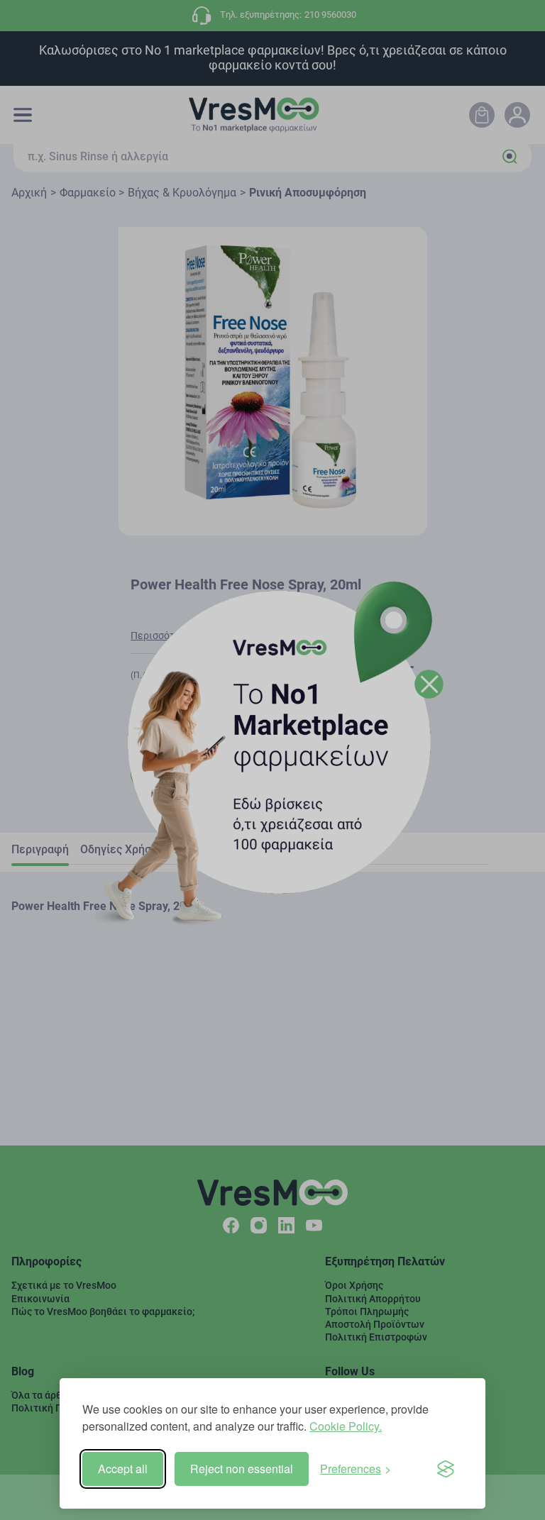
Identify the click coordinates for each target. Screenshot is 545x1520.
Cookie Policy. (345, 1426)
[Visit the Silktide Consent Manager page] (446, 1469)
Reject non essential (241, 1468)
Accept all (123, 1468)
